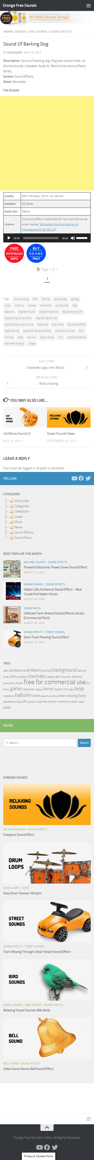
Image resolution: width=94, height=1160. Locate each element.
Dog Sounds (38, 32)
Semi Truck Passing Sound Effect (46, 637)
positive (54, 696)
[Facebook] (81, 478)
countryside (62, 305)
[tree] (47, 519)
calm (13, 676)
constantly (46, 305)
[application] (47, 238)
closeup (32, 305)
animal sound (21, 299)
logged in (28, 468)
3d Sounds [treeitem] (21, 501)
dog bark (9, 311)
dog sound (57, 324)
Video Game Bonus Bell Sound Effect (28, 1069)
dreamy (77, 677)
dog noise (42, 324)
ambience (17, 670)
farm (81, 330)
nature (22, 694)
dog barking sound (72, 311)
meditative (8, 696)
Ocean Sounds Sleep (61, 434)
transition (64, 701)
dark (58, 676)
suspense (41, 701)
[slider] (82, 238)
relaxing (71, 696)
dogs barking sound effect (37, 330)
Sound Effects (61, 32)
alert (6, 670)
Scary (82, 696)
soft (23, 701)
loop (79, 688)
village (31, 343)
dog (75, 305)
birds (6, 676)
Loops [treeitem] (18, 517)
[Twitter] (88, 478)
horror (48, 689)
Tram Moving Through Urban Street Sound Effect (37, 952)
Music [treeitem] (18, 522)
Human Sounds (34, 584)
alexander (14, 52)
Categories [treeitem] (21, 506)
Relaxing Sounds (14, 829)
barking (46, 299)
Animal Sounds (14, 32)
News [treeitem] (18, 527)
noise (35, 695)
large (20, 337)
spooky (31, 701)
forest (19, 683)
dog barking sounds (46, 318)
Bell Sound (10, 1063)
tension (52, 701)
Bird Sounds (33, 1005)
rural (60, 337)
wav (7, 707)
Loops (25, 888)
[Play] (9, 238)
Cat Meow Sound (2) (17, 434)
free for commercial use (55, 682)
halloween (29, 689)
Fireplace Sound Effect (18, 835)
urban (74, 701)
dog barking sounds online (19, 324)
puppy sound (47, 337)
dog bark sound (26, 311)
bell (79, 671)
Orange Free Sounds (20, 5)
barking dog (60, 299)
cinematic (37, 676)
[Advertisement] (47, 143)
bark (35, 299)
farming (9, 337)
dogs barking (12, 330)
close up (19, 305)
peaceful (44, 695)
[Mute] (73, 238)
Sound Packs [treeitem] (23, 538)
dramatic (66, 676)
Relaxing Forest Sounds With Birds (26, 1010)
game (16, 689)
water (81, 701)
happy (39, 689)
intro (66, 689)
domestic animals (65, 330)
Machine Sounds (34, 562)
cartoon (22, 677)
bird (84, 670)
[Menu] (88, 5)
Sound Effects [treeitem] (23, 532)
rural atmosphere (76, 337)
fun (89, 683)
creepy (50, 676)
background (64, 670)
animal (47, 670)
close (7, 305)
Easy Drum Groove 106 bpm (22, 893)
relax (61, 696)
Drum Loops (11, 888)
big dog (75, 299)
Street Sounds (55, 632)
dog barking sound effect (18, 318)
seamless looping (14, 343)
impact (58, 689)
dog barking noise (48, 311)
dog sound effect (76, 324)
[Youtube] (74, 478)
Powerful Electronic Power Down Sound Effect (55, 567)
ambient (33, 670)
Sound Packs (32, 608)
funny (6, 689)
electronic (9, 683)
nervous (31, 337)
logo (71, 689)
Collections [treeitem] (21, 511)
